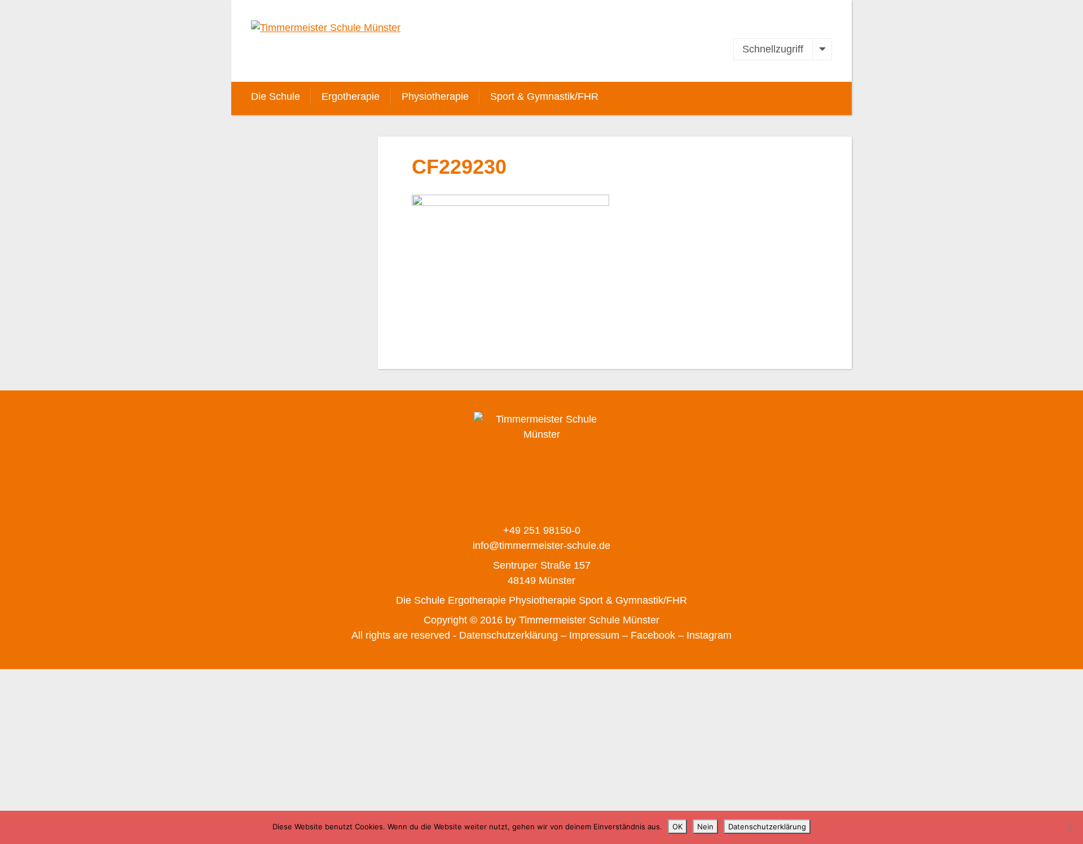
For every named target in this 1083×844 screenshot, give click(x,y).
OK (677, 826)
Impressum (594, 635)
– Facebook (648, 635)
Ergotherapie (351, 96)
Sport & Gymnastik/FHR (544, 96)
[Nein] (1069, 827)
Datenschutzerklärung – (512, 635)
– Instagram (705, 635)
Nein (705, 826)
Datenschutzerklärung (767, 826)
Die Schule (275, 96)
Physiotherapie (435, 96)
